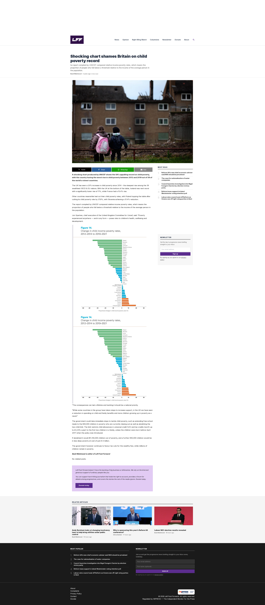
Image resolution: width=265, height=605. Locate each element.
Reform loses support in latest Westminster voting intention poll (174, 192)
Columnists (154, 40)
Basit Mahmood (76, 74)
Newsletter (166, 40)
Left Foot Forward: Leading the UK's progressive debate (77, 40)
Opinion (125, 40)
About (186, 40)
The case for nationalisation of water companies (175, 179)
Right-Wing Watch (139, 40)
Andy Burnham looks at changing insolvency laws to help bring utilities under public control (91, 532)
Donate (178, 40)
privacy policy (159, 575)
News (117, 40)
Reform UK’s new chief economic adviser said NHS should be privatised (177, 173)
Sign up (175, 254)
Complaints (74, 591)
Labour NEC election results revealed (170, 530)
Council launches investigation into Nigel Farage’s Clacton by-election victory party (177, 186)
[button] (194, 39)
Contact (73, 596)
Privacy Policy (76, 594)
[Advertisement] (132, 16)
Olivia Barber (117, 535)
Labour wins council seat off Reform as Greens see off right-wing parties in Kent (176, 198)
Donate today (84, 485)
